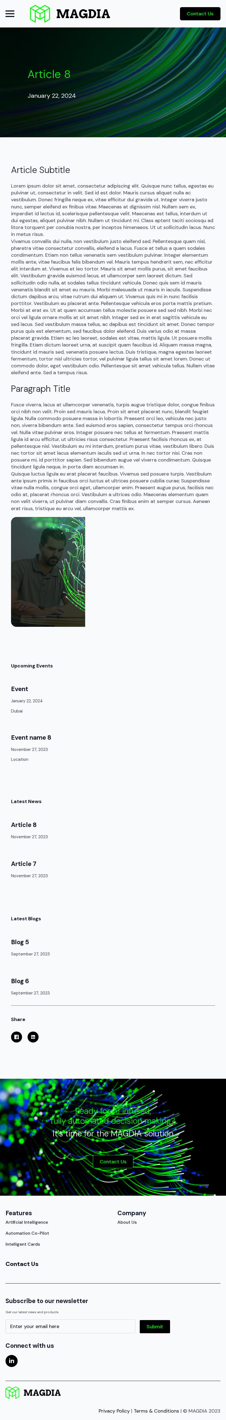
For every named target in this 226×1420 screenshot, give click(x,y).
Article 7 (23, 864)
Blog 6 (20, 981)
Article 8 (24, 825)
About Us (127, 1222)
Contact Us (22, 1264)
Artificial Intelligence (27, 1222)
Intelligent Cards (23, 1244)
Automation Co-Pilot (27, 1233)
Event (19, 689)
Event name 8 (31, 737)
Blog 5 (20, 942)
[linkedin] (12, 1361)
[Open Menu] (10, 13)
